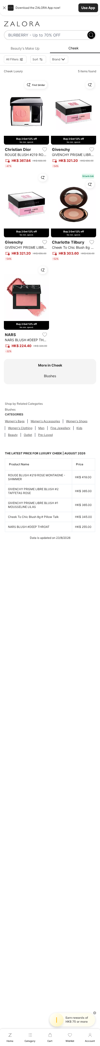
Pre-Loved (45, 435)
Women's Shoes (76, 421)
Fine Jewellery (60, 428)
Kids (79, 428)
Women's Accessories (45, 421)
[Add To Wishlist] (44, 149)
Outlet (28, 435)
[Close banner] (4, 7)
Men (41, 428)
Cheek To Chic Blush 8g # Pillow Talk (33, 517)
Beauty (13, 435)
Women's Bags (15, 421)
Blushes (50, 376)
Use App (88, 8)
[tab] (25, 48)
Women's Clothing (20, 428)
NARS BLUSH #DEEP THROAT (29, 527)
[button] (50, 8)
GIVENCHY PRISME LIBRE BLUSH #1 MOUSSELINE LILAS (33, 505)
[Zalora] (50, 23)
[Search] (91, 35)
